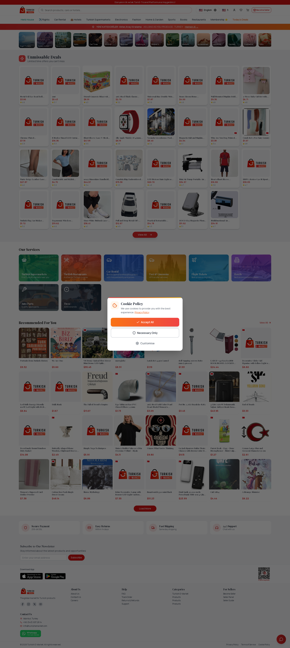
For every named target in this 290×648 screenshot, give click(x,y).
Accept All (147, 322)
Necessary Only (147, 333)
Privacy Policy (142, 312)
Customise (147, 343)
